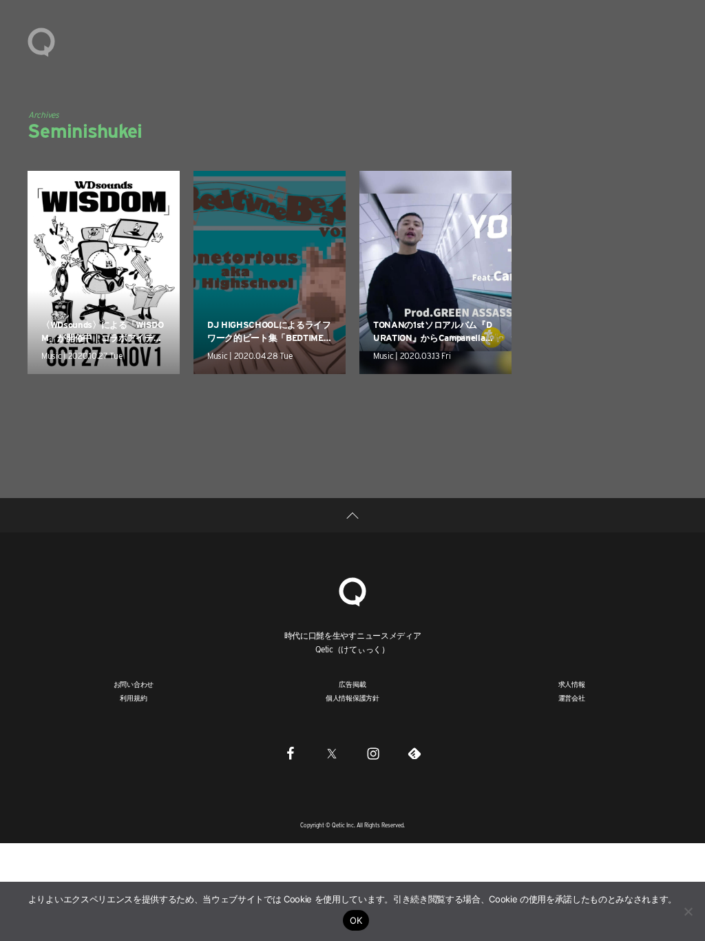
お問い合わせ (134, 684)
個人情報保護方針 (352, 698)
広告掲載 (352, 684)
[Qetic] (41, 41)
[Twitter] (331, 753)
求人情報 (571, 684)
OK (356, 920)
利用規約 (133, 698)
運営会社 (571, 698)
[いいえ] (688, 911)
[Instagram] (373, 753)
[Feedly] (414, 753)
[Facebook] (290, 753)
